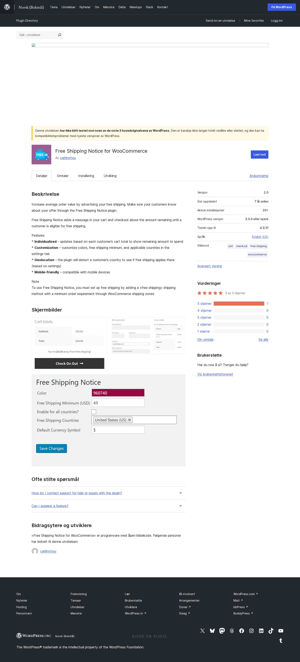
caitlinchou (68, 158)
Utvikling (110, 176)
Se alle (263, 339)
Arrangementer (189, 600)
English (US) (260, 236)
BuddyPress (243, 613)
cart (230, 246)
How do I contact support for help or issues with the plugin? (77, 493)
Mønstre (76, 613)
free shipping (259, 246)
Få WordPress (281, 7)
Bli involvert (187, 594)
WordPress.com (245, 594)
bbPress (240, 607)
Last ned (259, 154)
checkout (241, 246)
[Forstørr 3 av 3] (180, 380)
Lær (127, 594)
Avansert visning (209, 266)
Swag (184, 613)
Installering (86, 176)
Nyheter (21, 600)
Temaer (76, 600)
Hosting (21, 607)
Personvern (24, 613)
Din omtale (205, 339)
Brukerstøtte (259, 176)
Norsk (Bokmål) (64, 636)
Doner (185, 607)
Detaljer (41, 176)
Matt (238, 600)
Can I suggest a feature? (50, 506)
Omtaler (63, 176)
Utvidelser (77, 607)
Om (18, 594)
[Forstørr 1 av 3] (101, 322)
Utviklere (131, 607)
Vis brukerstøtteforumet (215, 374)
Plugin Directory (27, 20)
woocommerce (257, 254)
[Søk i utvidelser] (60, 35)
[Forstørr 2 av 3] (180, 322)
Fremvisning (79, 594)
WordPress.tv (136, 613)
